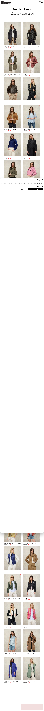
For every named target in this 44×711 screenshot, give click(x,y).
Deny (22, 189)
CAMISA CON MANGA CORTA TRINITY (31, 129)
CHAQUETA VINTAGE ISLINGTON (11, 129)
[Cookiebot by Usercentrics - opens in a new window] (38, 180)
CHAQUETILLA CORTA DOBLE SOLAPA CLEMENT (31, 570)
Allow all (36, 189)
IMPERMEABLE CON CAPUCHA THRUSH (12, 46)
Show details (38, 186)
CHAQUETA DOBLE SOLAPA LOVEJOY (31, 46)
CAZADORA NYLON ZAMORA (29, 157)
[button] (22, 18)
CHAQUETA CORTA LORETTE (10, 101)
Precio (25, 20)
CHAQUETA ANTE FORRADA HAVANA (11, 157)
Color (20, 20)
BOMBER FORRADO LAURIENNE (29, 74)
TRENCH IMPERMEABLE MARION (30, 653)
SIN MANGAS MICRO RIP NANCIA (11, 626)
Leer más (22, 18)
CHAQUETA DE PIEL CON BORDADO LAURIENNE (31, 101)
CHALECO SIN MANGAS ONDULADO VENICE (12, 543)
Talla (16, 20)
